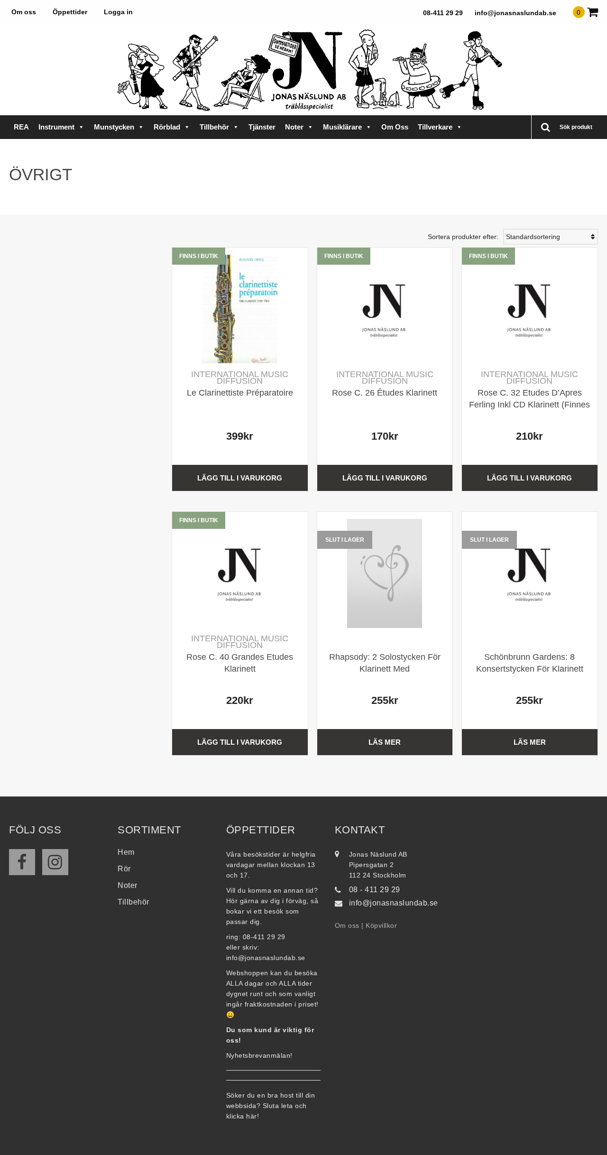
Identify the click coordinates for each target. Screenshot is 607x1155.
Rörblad (167, 127)
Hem (126, 852)
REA (21, 127)
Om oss (23, 12)
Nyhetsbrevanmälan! (259, 1055)
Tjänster (262, 127)
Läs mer (384, 742)
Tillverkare (435, 127)
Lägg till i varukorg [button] (239, 478)
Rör (124, 869)
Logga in (118, 12)
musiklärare (342, 127)
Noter (294, 127)
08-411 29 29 (443, 13)
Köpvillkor (381, 925)
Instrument (56, 127)
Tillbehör (214, 127)
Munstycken (114, 127)
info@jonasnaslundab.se (515, 13)
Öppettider (70, 12)
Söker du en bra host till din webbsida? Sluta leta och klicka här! (270, 1105)
